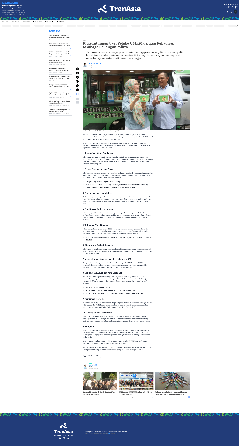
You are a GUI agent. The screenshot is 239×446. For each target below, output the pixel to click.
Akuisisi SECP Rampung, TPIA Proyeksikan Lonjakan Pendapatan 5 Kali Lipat (115, 293)
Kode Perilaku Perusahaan (106, 432)
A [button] (77, 99)
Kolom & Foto (60, 22)
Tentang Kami (89, 432)
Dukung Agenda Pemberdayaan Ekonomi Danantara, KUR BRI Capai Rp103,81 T (171, 393)
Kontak (96, 432)
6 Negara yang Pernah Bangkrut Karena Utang (103, 182)
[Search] (232, 11)
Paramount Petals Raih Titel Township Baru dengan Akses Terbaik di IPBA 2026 (59, 45)
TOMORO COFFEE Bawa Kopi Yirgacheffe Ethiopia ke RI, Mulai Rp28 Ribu (60, 54)
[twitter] (77, 73)
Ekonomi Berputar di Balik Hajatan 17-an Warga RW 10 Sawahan (99, 393)
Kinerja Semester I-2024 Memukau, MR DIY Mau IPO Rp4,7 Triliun (110, 187)
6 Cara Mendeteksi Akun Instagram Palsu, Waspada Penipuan (58, 70)
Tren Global (49, 22)
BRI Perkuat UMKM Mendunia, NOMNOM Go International (135, 393)
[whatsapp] (77, 77)
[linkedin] (77, 89)
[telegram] (77, 81)
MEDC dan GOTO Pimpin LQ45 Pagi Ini (100, 287)
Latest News (54, 31)
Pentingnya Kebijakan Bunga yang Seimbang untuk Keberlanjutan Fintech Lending (117, 184)
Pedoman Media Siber (120, 432)
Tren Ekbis (4, 22)
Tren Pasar (15, 22)
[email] (77, 85)
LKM (97, 356)
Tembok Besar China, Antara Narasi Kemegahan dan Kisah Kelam (59, 37)
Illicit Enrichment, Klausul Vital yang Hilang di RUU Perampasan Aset (59, 103)
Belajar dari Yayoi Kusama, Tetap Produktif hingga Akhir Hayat (59, 86)
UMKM (90, 356)
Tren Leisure (26, 22)
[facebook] (77, 68)
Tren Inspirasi (37, 22)
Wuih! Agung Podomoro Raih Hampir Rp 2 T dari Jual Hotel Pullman (111, 290)
